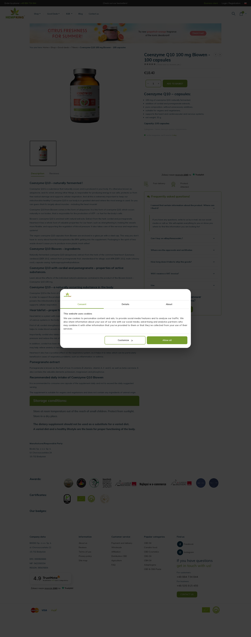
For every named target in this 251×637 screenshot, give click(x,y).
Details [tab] (125, 304)
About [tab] (169, 304)
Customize (123, 340)
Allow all (167, 340)
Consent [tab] (82, 304)
